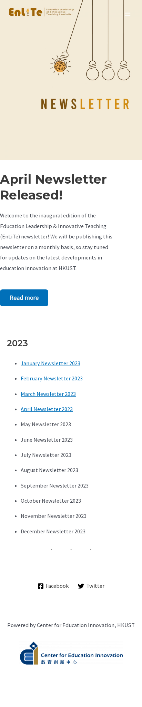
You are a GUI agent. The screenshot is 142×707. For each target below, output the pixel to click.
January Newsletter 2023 (50, 363)
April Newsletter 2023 (47, 409)
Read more (24, 297)
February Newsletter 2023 (52, 378)
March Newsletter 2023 (48, 393)
